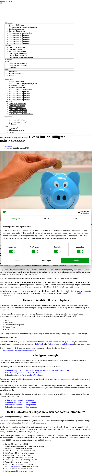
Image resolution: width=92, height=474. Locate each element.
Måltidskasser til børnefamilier (20, 33)
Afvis (17, 260)
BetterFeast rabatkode (18, 53)
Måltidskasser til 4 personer (19, 41)
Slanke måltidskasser (17, 31)
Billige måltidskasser (16, 25)
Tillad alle (75, 260)
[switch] (35, 251)
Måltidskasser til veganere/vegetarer (23, 27)
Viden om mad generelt (18, 65)
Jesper (9, 146)
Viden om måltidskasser (18, 63)
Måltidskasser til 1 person (19, 35)
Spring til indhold (6, 1)
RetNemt (24, 270)
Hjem (1, 137)
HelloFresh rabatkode (17, 47)
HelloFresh (8, 266)
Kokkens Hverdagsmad (63, 270)
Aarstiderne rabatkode (17, 51)
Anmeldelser (8, 59)
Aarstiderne (33, 270)
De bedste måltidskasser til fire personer (20, 405)
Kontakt (12, 76)
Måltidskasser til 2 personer (19, 37)
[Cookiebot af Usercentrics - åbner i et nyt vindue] (79, 212)
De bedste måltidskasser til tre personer (20, 402)
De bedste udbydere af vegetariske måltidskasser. (24, 375)
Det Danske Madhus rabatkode (21, 57)
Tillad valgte (46, 260)
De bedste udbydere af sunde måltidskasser (23, 373)
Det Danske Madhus (12, 466)
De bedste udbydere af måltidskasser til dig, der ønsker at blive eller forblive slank (37, 371)
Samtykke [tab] (16, 219)
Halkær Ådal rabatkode (18, 55)
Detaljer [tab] (46, 219)
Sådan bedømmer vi (16, 74)
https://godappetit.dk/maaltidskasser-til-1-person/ (19, 350)
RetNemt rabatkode (17, 49)
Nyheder (12, 67)
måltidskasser (67, 344)
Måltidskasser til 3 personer (19, 39)
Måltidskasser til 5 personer (19, 43)
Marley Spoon (44, 270)
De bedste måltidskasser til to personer (19, 400)
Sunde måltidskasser (17, 29)
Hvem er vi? (13, 72)
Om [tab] (76, 219)
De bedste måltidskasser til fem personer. (20, 407)
